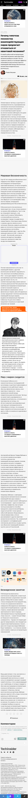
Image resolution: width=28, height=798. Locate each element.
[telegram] (7, 752)
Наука (2, 31)
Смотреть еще (14, 262)
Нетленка (5, 78)
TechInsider (8, 2)
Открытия (14, 78)
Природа (9, 78)
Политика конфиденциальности (9, 759)
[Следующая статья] (14, 743)
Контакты (3, 760)
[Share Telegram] (17, 796)
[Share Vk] (3, 796)
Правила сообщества (6, 757)
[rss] (1, 752)
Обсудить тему (23, 76)
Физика (5, 31)
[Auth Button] (26, 2)
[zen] (10, 752)
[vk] (4, 752)
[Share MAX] (10, 796)
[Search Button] (24, 2)
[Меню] (1, 2)
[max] (13, 752)
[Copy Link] (24, 796)
